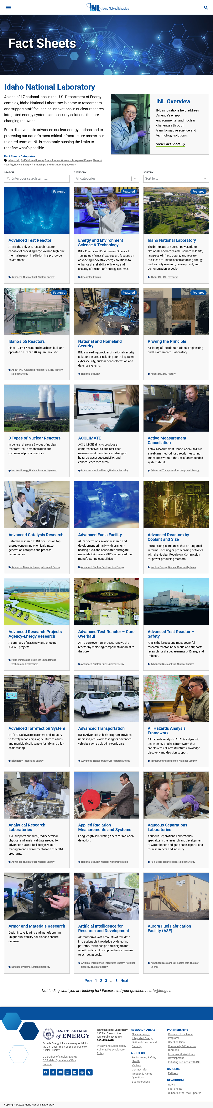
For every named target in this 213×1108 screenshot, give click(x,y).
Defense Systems (20, 966)
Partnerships (177, 1029)
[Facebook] (46, 1072)
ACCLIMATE (89, 438)
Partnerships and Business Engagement (54, 164)
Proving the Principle (167, 341)
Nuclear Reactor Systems (43, 470)
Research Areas (143, 1029)
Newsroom (175, 1080)
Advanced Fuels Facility (100, 534)
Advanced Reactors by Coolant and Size (168, 537)
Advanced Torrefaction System (37, 728)
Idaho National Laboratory (172, 240)
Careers (173, 1068)
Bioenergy (17, 760)
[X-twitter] (53, 1072)
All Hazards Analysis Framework (167, 730)
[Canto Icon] (89, 1072)
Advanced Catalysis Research (36, 534)
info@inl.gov (159, 990)
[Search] (206, 7)
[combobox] (103, 178)
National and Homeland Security (100, 343)
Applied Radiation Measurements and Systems (104, 827)
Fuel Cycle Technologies (164, 861)
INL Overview (173, 101)
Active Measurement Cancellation (167, 440)
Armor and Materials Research (37, 926)
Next (124, 980)
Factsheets (183, 963)
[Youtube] (60, 1072)
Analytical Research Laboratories (27, 827)
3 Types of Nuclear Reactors (35, 438)
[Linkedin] (75, 1072)
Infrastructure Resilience (94, 470)
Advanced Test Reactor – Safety (171, 634)
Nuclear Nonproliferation (114, 861)
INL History (56, 369)
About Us (138, 1053)
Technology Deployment (24, 664)
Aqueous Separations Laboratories (167, 827)
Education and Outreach (58, 160)
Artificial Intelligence (32, 160)
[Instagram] (67, 1072)
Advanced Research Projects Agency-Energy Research (35, 634)
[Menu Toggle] (8, 7)
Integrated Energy (82, 160)
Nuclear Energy (22, 164)
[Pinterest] (82, 1072)
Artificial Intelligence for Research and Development (103, 928)
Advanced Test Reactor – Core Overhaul (106, 634)
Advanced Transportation (165, 470)
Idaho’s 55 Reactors (27, 341)
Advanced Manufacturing (25, 567)
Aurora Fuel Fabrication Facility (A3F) (169, 928)
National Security (90, 373)
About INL (14, 160)
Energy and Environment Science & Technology (100, 242)
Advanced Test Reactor (30, 240)
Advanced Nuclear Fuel (24, 277)
